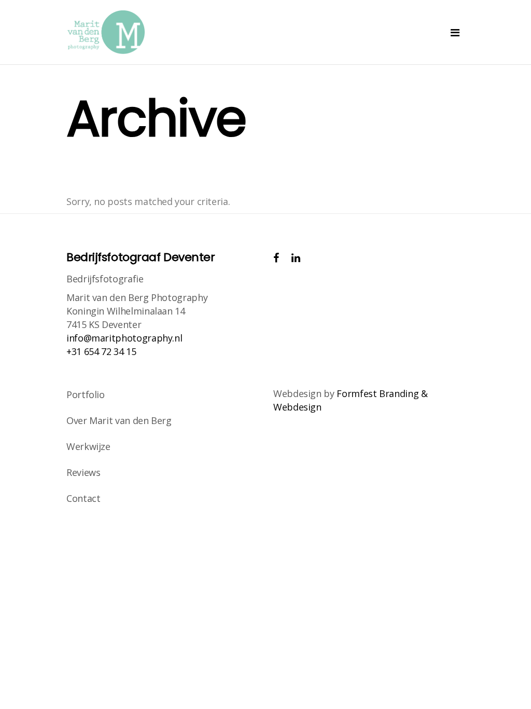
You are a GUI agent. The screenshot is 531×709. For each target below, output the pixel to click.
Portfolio (85, 394)
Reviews (83, 472)
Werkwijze (88, 446)
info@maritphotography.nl (124, 338)
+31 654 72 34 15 (101, 351)
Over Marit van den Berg (119, 420)
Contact (83, 498)
